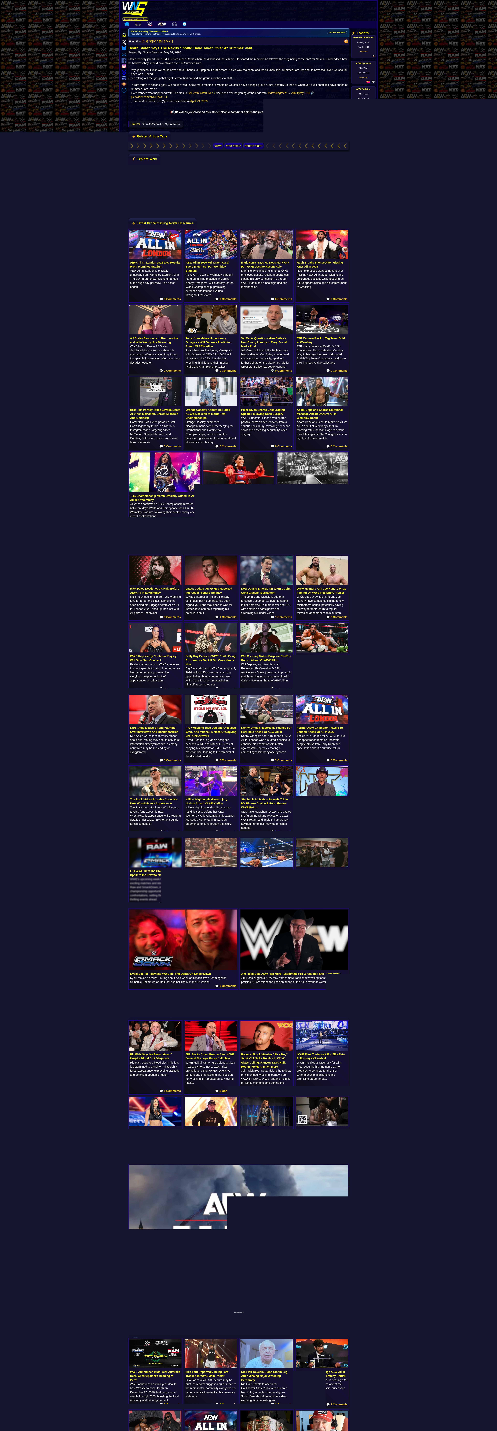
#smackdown (363, 219)
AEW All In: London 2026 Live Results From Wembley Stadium (155, 264)
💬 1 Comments (225, 617)
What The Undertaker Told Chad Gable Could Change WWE (207, 1132)
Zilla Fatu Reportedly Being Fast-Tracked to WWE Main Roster (207, 1374)
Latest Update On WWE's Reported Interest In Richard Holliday (209, 590)
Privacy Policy (364, 353)
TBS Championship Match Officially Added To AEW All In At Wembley (164, 498)
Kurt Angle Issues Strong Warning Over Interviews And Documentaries (154, 729)
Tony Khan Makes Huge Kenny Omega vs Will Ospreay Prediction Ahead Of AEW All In (208, 342)
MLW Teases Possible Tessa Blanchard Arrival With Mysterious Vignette (238, 498)
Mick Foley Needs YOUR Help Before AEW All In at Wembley (154, 590)
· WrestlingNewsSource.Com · (135, 19)
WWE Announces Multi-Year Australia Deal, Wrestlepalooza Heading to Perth (155, 1376)
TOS (354, 353)
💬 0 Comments (170, 299)
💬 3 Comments (225, 1091)
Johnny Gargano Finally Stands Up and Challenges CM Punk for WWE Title (209, 875)
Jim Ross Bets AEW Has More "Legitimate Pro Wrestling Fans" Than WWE (291, 973)
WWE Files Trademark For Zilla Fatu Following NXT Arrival (321, 1056)
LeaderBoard (326, 195)
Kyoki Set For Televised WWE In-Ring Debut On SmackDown (170, 973)
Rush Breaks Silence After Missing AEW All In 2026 (320, 264)
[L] (158, 41)
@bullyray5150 (300, 93)
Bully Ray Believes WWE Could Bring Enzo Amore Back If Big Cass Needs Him (211, 660)
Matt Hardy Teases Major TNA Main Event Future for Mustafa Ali (320, 658)
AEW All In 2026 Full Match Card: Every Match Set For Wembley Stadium (207, 266)
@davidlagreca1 (277, 93)
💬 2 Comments (337, 831)
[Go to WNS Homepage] (135, 9)
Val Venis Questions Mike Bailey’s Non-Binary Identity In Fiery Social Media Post (264, 342)
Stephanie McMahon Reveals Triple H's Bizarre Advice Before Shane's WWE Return (264, 803)
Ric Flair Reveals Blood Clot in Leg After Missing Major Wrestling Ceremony (264, 1376)
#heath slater (253, 146)
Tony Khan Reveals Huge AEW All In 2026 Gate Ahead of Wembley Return (321, 1374)
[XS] (145, 41)
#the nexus (233, 146)
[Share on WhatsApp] (332, 172)
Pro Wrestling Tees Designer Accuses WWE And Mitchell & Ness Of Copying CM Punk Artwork (211, 732)
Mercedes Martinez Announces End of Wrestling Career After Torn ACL (266, 1132)
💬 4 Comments (337, 1158)
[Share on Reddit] (322, 172)
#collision (363, 103)
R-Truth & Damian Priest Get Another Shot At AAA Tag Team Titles (321, 873)
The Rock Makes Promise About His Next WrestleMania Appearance (154, 801)
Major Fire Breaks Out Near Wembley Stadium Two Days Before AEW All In (180, 1291)
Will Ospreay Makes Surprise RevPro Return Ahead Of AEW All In (266, 658)
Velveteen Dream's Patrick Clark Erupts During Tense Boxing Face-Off (321, 1132)
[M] (154, 41)
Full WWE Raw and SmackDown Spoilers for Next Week (151, 873)
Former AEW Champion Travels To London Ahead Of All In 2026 (320, 729)
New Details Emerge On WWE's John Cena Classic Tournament (266, 590)
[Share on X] (342, 172)
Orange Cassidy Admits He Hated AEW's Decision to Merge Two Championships (208, 414)
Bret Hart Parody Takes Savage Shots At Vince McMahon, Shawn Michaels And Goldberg (155, 414)
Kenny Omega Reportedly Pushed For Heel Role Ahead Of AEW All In (266, 729)
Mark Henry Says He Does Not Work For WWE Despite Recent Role (265, 264)
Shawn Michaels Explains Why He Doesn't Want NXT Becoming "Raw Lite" (320, 803)
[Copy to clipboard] (290, 172)
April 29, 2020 (199, 101)
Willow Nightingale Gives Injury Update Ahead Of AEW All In (206, 801)
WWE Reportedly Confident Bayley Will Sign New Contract (153, 658)
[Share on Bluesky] (301, 172)
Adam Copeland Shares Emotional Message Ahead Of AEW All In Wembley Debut (320, 414)
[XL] (162, 41)
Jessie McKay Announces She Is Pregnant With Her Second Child (151, 1132)
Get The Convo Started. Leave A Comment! (238, 205)
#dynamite (363, 77)
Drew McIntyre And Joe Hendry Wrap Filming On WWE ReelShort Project (321, 590)
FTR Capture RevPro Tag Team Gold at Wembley (321, 340)
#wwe (218, 146)
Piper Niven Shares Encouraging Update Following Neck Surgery (263, 411)
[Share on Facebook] (311, 172)
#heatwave (363, 52)
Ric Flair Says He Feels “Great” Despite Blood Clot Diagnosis (151, 1056)
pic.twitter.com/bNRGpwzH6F (149, 97)
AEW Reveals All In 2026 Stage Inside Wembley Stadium (309, 498)
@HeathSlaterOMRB (201, 93)
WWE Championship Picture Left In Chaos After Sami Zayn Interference (265, 873)
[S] (150, 41)
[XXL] (169, 41)
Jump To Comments (151, 195)
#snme (363, 129)
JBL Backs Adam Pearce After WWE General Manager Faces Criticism (210, 1056)
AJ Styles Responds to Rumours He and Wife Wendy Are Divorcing (154, 340)
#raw (363, 159)
